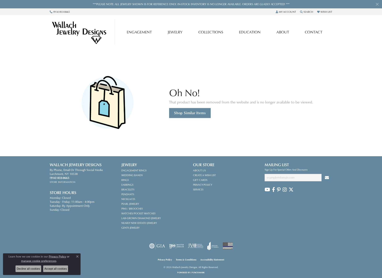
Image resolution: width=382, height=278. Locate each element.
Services (198, 189)
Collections (210, 32)
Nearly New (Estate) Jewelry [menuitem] (139, 223)
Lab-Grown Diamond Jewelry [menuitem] (141, 218)
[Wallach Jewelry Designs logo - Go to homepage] (83, 32)
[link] (60, 11)
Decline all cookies (28, 268)
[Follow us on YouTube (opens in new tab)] (267, 189)
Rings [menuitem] (125, 180)
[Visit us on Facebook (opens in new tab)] (273, 189)
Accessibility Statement (212, 259)
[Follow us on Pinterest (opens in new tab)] (279, 189)
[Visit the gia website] (157, 246)
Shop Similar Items (190, 112)
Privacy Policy (202, 184)
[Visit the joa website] (213, 246)
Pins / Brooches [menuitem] (132, 208)
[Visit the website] (228, 245)
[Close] (377, 4)
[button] (286, 11)
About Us (199, 170)
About (282, 32)
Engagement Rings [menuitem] (133, 170)
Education (250, 32)
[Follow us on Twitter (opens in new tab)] (291, 189)
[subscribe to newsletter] (327, 177)
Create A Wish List (204, 175)
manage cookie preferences (38, 260)
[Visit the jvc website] (195, 246)
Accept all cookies (55, 268)
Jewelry (175, 32)
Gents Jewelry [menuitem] (130, 227)
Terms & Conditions (186, 259)
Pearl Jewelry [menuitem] (130, 204)
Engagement (139, 32)
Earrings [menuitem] (127, 184)
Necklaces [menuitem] (128, 199)
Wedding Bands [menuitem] (132, 175)
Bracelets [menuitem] (127, 189)
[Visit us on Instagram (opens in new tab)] (285, 189)
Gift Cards (200, 180)
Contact (313, 32)
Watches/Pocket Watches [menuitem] (138, 213)
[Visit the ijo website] (176, 246)
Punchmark (198, 272)
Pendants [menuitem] (127, 194)
